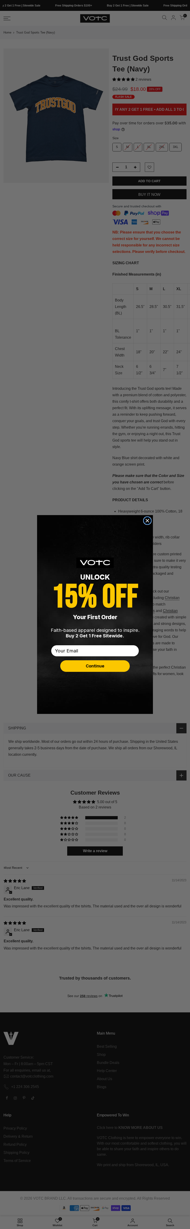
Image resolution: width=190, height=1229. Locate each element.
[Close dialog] (147, 520)
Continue (95, 666)
